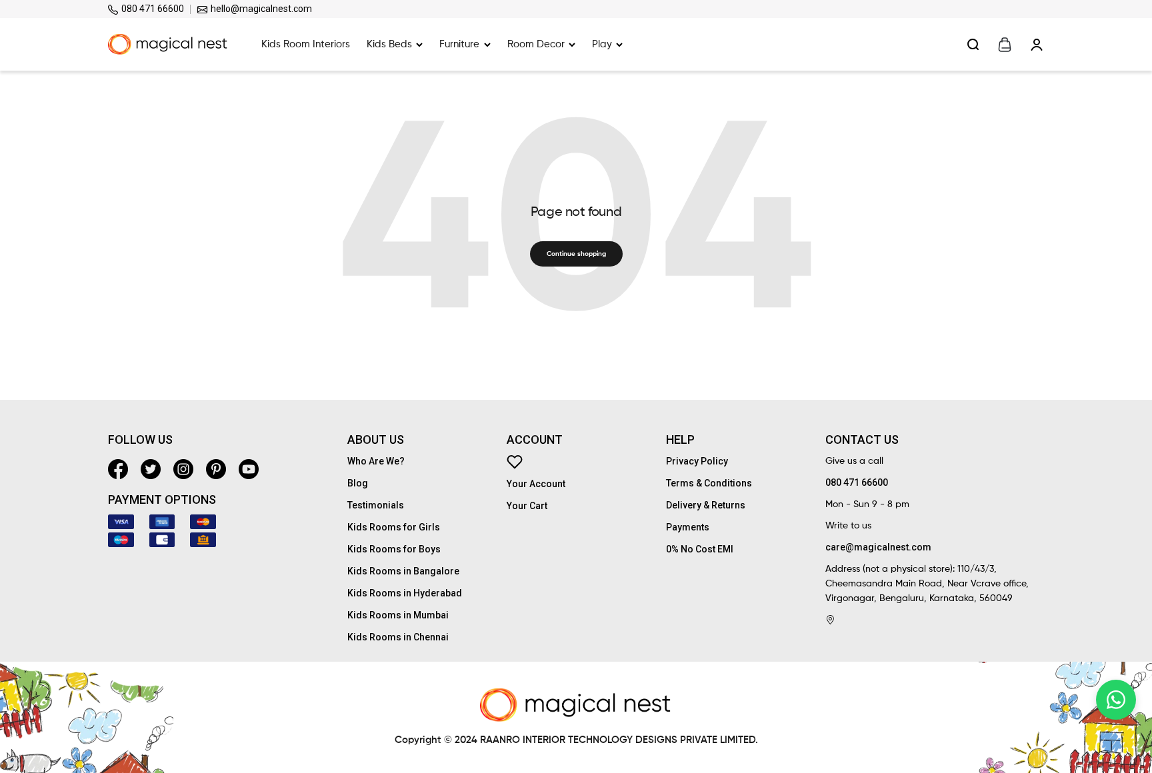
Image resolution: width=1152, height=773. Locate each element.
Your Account (536, 483)
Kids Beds (389, 44)
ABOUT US (375, 439)
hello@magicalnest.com (260, 8)
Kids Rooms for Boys (394, 549)
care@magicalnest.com (878, 547)
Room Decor (536, 44)
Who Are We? (376, 461)
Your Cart (527, 505)
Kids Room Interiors (305, 44)
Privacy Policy (697, 461)
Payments (687, 527)
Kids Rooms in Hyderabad (404, 593)
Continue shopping (576, 254)
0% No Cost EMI (699, 549)
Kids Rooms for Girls (393, 527)
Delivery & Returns (705, 505)
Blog (357, 483)
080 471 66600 (151, 8)
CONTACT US (862, 439)
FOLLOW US (140, 439)
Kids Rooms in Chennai (398, 637)
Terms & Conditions (709, 483)
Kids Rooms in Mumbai (398, 615)
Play (602, 44)
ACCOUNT (535, 439)
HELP (680, 439)
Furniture (459, 44)
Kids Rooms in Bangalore (403, 571)
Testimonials (375, 505)
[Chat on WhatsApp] (1116, 700)
